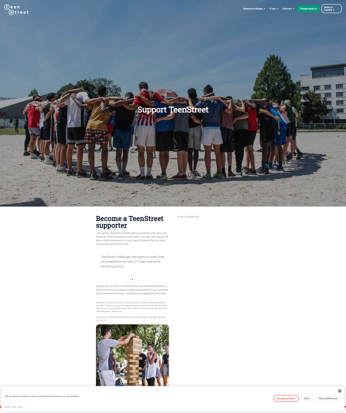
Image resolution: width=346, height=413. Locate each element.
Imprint (20, 407)
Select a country (328, 8)
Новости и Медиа (253, 8)
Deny (307, 398)
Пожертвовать (308, 8)
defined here (101, 320)
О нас (273, 8)
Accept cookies (286, 398)
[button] (339, 391)
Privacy (7, 407)
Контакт (287, 8)
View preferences (328, 398)
